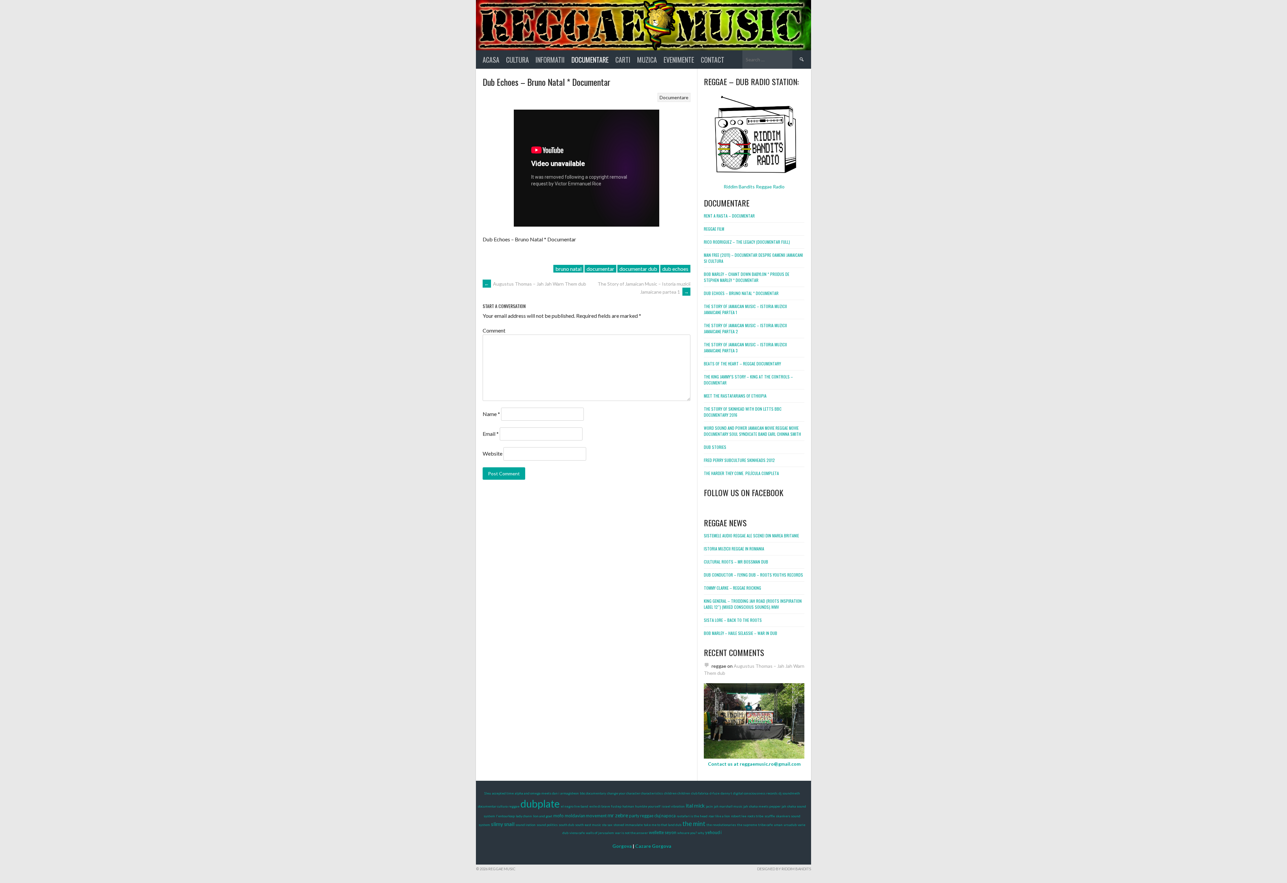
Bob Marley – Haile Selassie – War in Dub (740, 633)
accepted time (503, 793)
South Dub (566, 825)
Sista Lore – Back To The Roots (733, 620)
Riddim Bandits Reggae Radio (754, 186)
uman (778, 825)
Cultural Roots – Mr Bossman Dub (736, 562)
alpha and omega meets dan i (537, 793)
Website (492, 453)
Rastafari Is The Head (692, 816)
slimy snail (502, 824)
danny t (726, 793)
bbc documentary (593, 793)
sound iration (525, 825)
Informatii (550, 60)
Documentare (590, 60)
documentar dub (638, 269)
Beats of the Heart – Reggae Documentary (742, 363)
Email (491, 433)
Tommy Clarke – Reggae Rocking (732, 588)
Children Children (677, 793)
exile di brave (599, 806)
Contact (712, 60)
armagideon (569, 793)
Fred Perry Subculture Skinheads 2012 (739, 460)
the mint (694, 823)
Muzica (647, 60)
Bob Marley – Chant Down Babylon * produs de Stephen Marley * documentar (746, 277)
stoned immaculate (628, 825)
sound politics (547, 825)
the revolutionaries (721, 825)
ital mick (695, 805)
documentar (600, 269)
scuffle (769, 816)
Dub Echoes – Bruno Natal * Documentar (741, 293)
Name (491, 414)
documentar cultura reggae (498, 806)
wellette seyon (662, 832)
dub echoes (675, 269)
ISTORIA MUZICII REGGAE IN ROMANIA (734, 548)
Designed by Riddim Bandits (784, 869)
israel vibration (673, 806)
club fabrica (700, 793)
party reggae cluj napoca (652, 815)
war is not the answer (631, 833)
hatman (628, 806)
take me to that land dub (662, 825)
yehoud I (713, 832)
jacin (709, 806)
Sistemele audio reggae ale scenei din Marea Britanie (751, 535)
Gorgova (622, 846)
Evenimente (679, 60)
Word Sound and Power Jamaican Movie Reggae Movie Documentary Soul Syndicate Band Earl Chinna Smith (752, 431)
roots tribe (755, 816)
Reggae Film (714, 229)
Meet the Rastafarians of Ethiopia (735, 396)
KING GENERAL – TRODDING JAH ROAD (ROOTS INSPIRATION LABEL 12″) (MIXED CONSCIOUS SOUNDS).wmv (753, 604)
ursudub (790, 825)
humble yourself (648, 806)
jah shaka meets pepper (762, 806)
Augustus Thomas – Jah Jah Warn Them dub (535, 284)
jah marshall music (728, 806)
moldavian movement (586, 815)
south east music (588, 825)
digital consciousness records (755, 793)
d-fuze (715, 793)
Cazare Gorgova (653, 846)
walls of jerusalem (600, 833)
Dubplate (540, 804)
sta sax (607, 825)
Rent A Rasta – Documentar (729, 216)
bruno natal (568, 269)
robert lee (738, 816)
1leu (487, 793)
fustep (616, 806)
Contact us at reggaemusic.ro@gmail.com (754, 764)
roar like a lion (719, 816)
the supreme (747, 825)
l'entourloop (505, 816)
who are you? (687, 833)
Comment (494, 330)
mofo (558, 815)
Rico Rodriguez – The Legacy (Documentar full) (747, 242)
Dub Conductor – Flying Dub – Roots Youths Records (753, 575)
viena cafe (577, 833)
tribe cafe (765, 825)
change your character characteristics (635, 793)
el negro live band (574, 806)
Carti (622, 60)
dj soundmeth (789, 793)
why (701, 833)
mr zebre (618, 815)
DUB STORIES (715, 447)
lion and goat (542, 816)
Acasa (491, 60)
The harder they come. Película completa (741, 473)
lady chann (524, 816)
